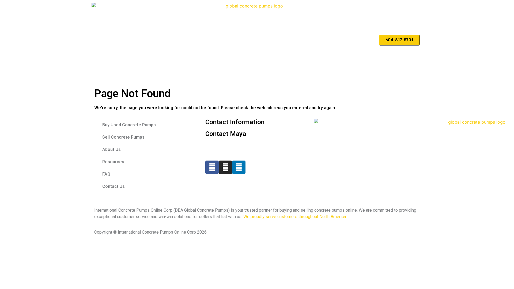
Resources (113, 161)
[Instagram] (225, 167)
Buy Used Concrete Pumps (230, 40)
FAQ (339, 40)
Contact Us (361, 40)
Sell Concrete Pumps (282, 40)
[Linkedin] (238, 167)
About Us (318, 40)
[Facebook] (212, 167)
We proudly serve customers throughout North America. (295, 216)
